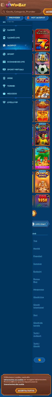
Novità (36, 248)
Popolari (37, 256)
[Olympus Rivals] (42, 181)
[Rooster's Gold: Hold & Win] (42, 158)
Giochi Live (38, 297)
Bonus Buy (36, 280)
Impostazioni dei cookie (14, 384)
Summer (37, 263)
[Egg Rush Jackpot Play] (42, 205)
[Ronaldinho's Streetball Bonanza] (42, 134)
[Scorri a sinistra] (5, 17)
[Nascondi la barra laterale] (2, 5)
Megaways (38, 289)
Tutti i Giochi (36, 345)
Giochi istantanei (38, 306)
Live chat (40, 224)
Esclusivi (37, 271)
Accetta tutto (26, 390)
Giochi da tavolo (38, 324)
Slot (35, 315)
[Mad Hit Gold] (42, 87)
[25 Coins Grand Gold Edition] (42, 111)
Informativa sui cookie (13, 380)
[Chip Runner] (42, 40)
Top (35, 240)
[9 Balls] (42, 63)
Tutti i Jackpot (37, 334)
